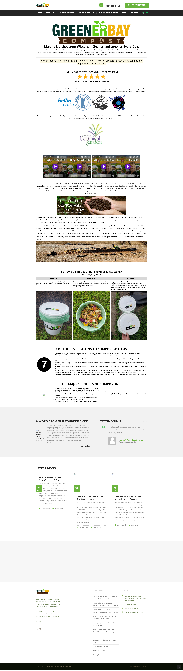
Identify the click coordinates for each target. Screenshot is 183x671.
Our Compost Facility (108, 13)
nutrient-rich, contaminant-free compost (94, 366)
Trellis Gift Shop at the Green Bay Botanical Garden (96, 118)
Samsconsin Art (122, 91)
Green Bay (98, 50)
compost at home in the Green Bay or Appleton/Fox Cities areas (78, 183)
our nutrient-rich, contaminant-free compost (68, 116)
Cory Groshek (85, 446)
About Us (50, 13)
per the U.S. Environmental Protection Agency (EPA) (124, 228)
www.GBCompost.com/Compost (126, 116)
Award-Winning (137, 50)
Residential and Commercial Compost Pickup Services (56, 52)
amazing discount (71, 366)
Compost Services (136, 5)
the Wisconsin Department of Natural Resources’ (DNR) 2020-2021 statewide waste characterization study (77, 226)
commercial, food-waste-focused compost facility (106, 52)
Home (39, 13)
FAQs (124, 13)
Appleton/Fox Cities (112, 50)
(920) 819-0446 (130, 607)
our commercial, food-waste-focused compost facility (83, 220)
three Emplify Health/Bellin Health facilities (83, 91)
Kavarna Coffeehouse (108, 91)
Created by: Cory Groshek (138, 669)
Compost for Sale (86, 13)
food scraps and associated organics (91, 217)
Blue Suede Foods (138, 91)
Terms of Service (99, 653)
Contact (134, 13)
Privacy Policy (97, 658)
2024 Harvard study (79, 233)
